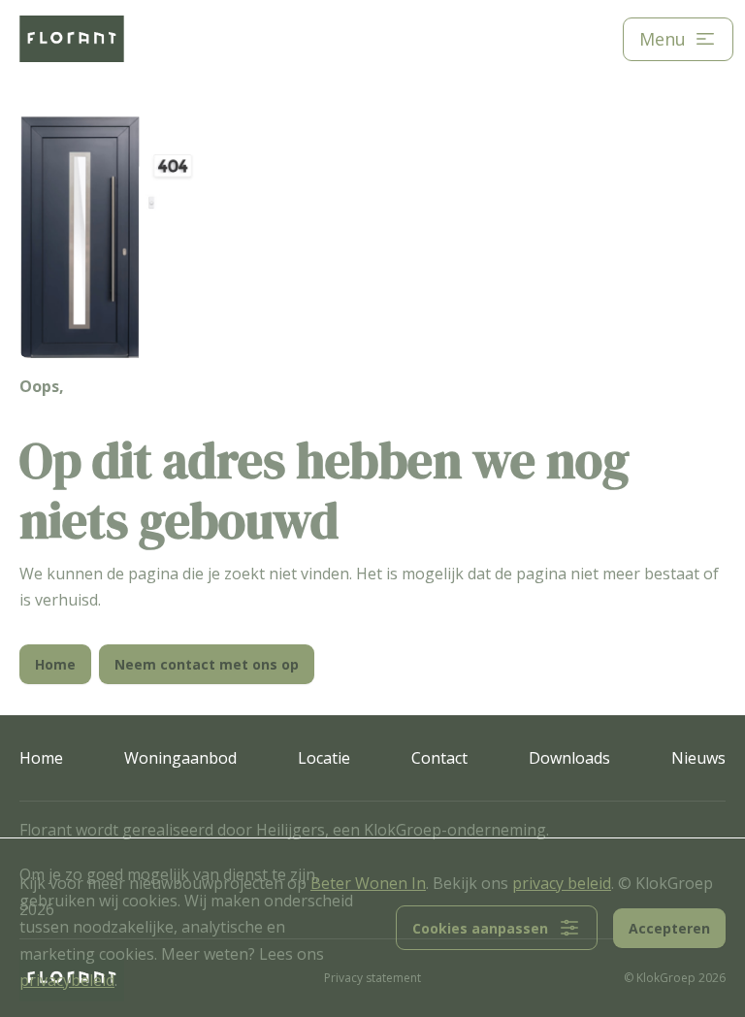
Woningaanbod (180, 758)
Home (41, 758)
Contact (439, 758)
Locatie (324, 758)
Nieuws (698, 758)
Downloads (569, 758)
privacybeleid (66, 980)
